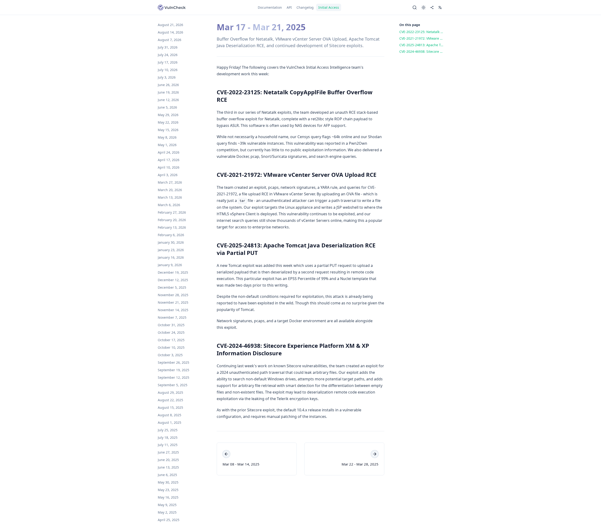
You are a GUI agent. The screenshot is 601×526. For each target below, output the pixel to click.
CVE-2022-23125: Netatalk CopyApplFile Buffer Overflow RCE (295, 95)
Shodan (375, 136)
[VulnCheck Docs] (172, 7)
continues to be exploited (332, 213)
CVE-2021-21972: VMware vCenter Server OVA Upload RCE (296, 174)
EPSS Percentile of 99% (308, 278)
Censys (303, 136)
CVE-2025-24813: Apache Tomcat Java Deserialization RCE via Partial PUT (296, 249)
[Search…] (414, 7)
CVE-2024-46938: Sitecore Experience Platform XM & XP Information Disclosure (293, 349)
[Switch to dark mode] (423, 7)
